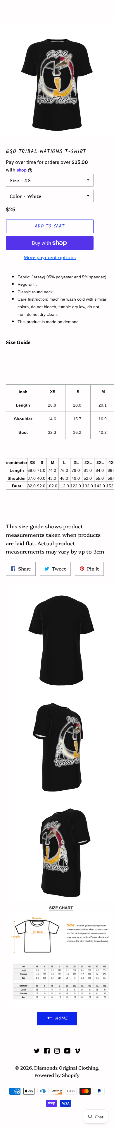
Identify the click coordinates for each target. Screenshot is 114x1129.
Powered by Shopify (57, 1075)
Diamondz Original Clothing (57, 11)
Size (14, 180)
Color (16, 196)
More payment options (50, 257)
